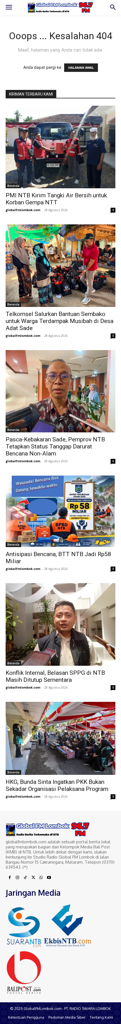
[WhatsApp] (41, 878)
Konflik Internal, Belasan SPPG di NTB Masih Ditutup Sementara (55, 676)
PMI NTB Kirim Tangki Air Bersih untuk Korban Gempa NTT (56, 199)
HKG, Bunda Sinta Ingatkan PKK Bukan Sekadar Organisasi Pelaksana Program (57, 785)
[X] (33, 878)
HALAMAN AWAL (81, 68)
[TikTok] (25, 878)
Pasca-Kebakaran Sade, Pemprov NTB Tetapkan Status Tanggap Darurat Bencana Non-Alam (55, 446)
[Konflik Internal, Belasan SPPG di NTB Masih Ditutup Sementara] (60, 624)
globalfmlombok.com (23, 210)
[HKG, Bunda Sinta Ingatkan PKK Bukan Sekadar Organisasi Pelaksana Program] (60, 738)
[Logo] (60, 7)
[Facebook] (10, 878)
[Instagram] (17, 878)
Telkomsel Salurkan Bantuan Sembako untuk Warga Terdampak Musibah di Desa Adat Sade (59, 321)
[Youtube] (49, 878)
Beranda (13, 186)
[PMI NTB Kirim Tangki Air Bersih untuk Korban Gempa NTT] (60, 147)
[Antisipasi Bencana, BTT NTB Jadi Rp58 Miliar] (60, 511)
